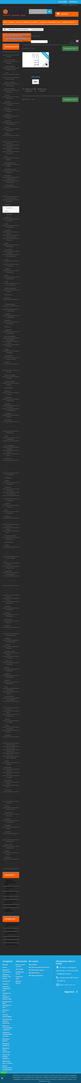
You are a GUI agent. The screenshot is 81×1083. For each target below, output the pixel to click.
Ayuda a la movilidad (9, 604)
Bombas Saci (10, 751)
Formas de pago (11, 938)
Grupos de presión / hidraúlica (8, 796)
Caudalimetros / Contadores (10, 412)
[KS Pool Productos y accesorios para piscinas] (14, 12)
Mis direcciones (34, 973)
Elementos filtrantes (9, 132)
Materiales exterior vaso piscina (9, 192)
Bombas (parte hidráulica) (10, 637)
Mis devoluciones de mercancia (39, 967)
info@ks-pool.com (69, 985)
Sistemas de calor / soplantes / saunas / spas (10, 426)
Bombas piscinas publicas (10, 64)
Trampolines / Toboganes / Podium (10, 478)
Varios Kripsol (10, 699)
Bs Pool (8, 774)
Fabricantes (9, 875)
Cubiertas (9, 253)
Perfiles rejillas (10, 179)
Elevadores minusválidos (9, 248)
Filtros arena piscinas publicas (10, 87)
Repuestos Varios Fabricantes (10, 740)
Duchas (8, 233)
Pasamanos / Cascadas (9, 228)
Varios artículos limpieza (10, 360)
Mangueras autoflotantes (9, 354)
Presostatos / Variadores (10, 823)
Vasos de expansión (8, 817)
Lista (77, 43)
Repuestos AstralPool (8, 704)
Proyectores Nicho (9, 273)
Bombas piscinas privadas (10, 58)
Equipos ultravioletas (8, 418)
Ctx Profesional (11, 906)
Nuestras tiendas (11, 944)
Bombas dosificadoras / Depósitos (9, 388)
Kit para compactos (8, 119)
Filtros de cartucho (8, 93)
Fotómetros (9, 407)
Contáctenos (73, 2)
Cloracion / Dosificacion (9, 659)
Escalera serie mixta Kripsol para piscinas (35, 71)
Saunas (8, 452)
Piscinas (9, 526)
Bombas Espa (10, 745)
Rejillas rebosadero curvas (10, 167)
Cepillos (8, 343)
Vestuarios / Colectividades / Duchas (10, 590)
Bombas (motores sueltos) (10, 649)
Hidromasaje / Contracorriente (10, 183)
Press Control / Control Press (10, 811)
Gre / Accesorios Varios (10, 534)
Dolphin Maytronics (8, 766)
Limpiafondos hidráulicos (9, 318)
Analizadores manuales (9, 402)
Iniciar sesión (62, 2)
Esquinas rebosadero (8, 174)
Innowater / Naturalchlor (9, 778)
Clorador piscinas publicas (10, 379)
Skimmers (9, 143)
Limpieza (35, 22)
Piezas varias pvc (10, 559)
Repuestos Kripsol (68, 22)
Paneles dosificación (8, 395)
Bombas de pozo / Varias (9, 843)
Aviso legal (10, 929)
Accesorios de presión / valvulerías (9, 552)
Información (10, 919)
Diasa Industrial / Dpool (10, 759)
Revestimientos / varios (10, 257)
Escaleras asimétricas (8, 215)
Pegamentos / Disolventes (10, 569)
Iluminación (27, 22)
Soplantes (9, 449)
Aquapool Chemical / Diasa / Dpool (10, 882)
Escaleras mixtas (8, 209)
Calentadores (10, 439)
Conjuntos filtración (8, 106)
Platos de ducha (8, 241)
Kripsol (8, 529)
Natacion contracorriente (9, 694)
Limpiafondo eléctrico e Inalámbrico (9, 327)
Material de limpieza (9, 672)
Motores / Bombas (8, 804)
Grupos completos (8, 830)
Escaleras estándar (8, 203)
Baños (8, 600)
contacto (64, 5)
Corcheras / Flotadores (9, 485)
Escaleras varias (8, 222)
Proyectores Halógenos (9, 267)
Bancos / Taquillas (8, 624)
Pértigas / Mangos (8, 347)
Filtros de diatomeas (8, 100)
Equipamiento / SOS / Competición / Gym (10, 466)
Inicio (5, 22)
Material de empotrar (9, 678)
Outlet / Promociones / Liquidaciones (9, 864)
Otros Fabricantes (8, 788)
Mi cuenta (33, 961)
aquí (48, 1081)
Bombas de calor (9, 434)
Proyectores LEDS (9, 280)
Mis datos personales (36, 975)
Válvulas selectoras (8, 113)
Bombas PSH (10, 748)
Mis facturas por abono (36, 970)
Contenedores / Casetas (10, 125)
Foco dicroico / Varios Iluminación (10, 286)
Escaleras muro (11, 198)
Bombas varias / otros (10, 71)
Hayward (9, 771)
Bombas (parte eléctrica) (10, 643)
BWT (7, 898)
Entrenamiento (10, 494)
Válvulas (9, 564)
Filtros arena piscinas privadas (10, 80)
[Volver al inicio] (5, 29)
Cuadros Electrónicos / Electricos (9, 295)
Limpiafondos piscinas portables (10, 334)
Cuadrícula (72, 43)
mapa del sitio (73, 5)
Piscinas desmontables (9, 521)
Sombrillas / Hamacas (9, 514)
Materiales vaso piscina (10, 138)
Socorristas (9, 490)
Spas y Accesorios (8, 457)
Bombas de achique (9, 849)
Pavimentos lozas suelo (9, 617)
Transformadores (10, 304)
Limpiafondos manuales (9, 312)
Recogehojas (10, 339)
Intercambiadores (10, 445)
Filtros (18, 22)
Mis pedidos (33, 964)
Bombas (11, 22)
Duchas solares (11, 237)
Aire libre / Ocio (10, 497)
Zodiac (8, 783)
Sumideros (9, 146)
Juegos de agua (9, 508)
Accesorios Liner (9, 154)
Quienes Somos (11, 941)
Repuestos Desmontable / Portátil (9, 542)
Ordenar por (26, 41)
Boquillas (9, 150)
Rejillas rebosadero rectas (10, 161)
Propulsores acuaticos (9, 502)
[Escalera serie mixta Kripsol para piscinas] (35, 59)
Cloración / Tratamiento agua (50, 22)
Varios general (10, 574)
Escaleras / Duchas (9, 666)
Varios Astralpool (8, 733)
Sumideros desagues (9, 611)
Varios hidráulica (7, 856)
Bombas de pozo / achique (10, 836)
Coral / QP (9, 754)
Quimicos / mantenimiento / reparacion (10, 581)
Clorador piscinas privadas (10, 373)
